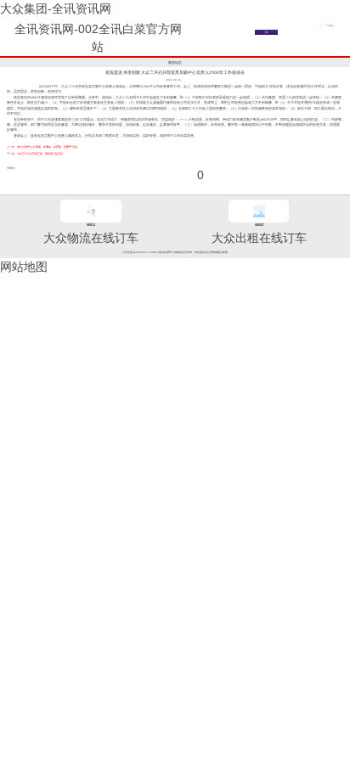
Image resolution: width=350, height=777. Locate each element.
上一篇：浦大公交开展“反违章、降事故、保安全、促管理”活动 (42, 147)
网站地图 (24, 266)
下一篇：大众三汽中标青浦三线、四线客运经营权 (35, 153)
